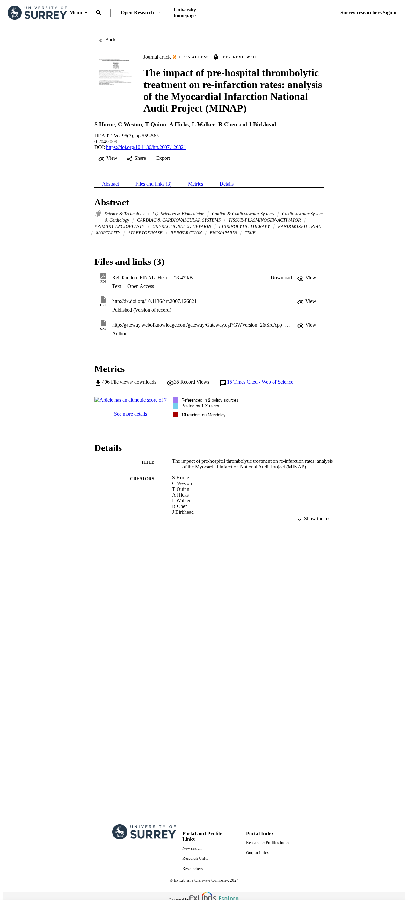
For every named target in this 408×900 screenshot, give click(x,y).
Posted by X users (200, 405)
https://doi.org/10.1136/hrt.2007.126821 (146, 147)
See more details (130, 414)
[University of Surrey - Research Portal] (37, 13)
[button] (281, 278)
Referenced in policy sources (209, 400)
